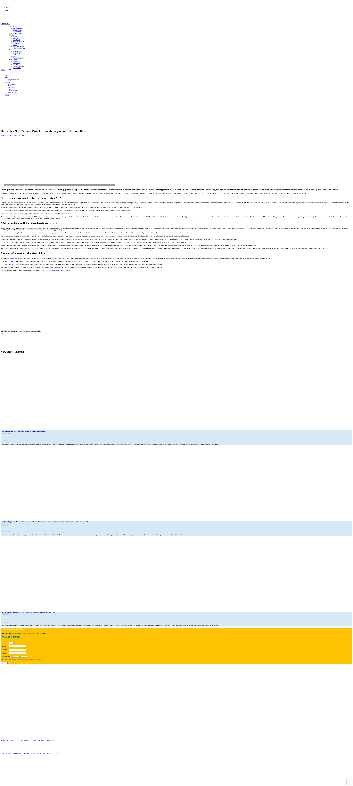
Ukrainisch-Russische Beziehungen (42, 740)
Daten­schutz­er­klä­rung (38, 753)
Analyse (16, 135)
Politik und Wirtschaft (25, 740)
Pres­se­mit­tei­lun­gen (18, 58)
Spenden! (7, 10)
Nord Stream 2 (15, 740)
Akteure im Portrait (18, 46)
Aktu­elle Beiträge (18, 28)
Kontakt (11, 69)
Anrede (5, 643)
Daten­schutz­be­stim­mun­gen (16, 660)
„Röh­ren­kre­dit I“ (14, 258)
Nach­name (4, 649)
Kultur (15, 45)
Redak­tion (5, 525)
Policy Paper (17, 53)
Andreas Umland (6, 135)
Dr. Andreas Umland (6, 330)
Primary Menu (5, 23)
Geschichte (16, 43)
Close (3, 69)
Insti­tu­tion (4, 653)
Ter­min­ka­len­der (17, 30)
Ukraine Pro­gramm (18, 66)
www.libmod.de (12, 92)
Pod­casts (15, 56)
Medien (6, 77)
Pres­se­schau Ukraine (19, 48)
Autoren (15, 64)
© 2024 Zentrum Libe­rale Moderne (11, 753)
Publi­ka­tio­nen (17, 51)
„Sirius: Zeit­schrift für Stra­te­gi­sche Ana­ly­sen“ (57, 270)
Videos (15, 54)
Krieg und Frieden (18, 41)
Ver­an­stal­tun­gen (17, 31)
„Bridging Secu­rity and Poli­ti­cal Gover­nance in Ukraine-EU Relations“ (24, 431)
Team (9, 85)
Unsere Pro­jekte (12, 90)
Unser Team (16, 63)
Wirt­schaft (16, 38)
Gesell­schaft (16, 40)
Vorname (5, 646)
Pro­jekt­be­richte (17, 33)
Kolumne (7, 76)
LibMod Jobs (17, 68)
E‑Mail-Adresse (5, 656)
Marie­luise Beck (13, 87)
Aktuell (3, 740)
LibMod (15, 61)
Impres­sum (26, 753)
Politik (15, 36)
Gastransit (8, 740)
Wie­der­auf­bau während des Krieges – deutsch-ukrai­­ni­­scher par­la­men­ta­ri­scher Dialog (28, 612)
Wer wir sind (13, 59)
